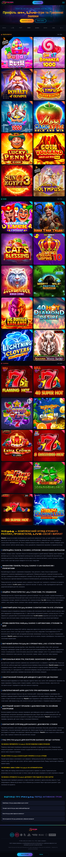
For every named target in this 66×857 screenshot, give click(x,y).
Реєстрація (37, 2)
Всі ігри (60, 34)
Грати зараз (40, 20)
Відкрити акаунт (27, 20)
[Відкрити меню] (63, 2)
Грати (41, 854)
